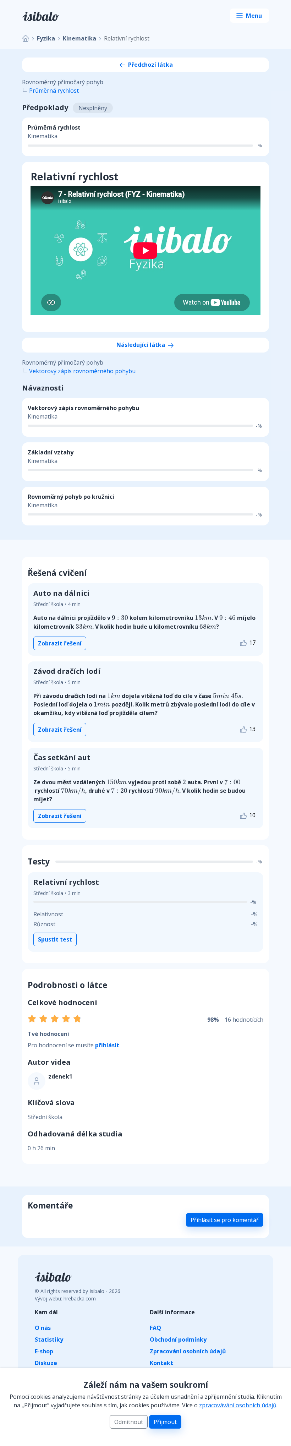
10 (252, 815)
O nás (43, 1328)
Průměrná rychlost (54, 90)
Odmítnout (128, 1422)
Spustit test (55, 939)
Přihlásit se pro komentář (225, 1220)
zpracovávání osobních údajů (237, 1405)
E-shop (44, 1351)
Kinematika (79, 38)
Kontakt (161, 1363)
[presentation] (120, 618)
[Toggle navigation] (249, 16)
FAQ (155, 1328)
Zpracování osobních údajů (188, 1351)
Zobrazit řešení (60, 643)
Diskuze (46, 1363)
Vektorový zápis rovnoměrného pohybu (82, 371)
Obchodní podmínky (178, 1339)
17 (252, 642)
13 (252, 729)
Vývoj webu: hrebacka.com (65, 1298)
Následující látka (141, 345)
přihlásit (107, 1045)
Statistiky (49, 1339)
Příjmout (165, 1422)
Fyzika (46, 38)
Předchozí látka (150, 65)
